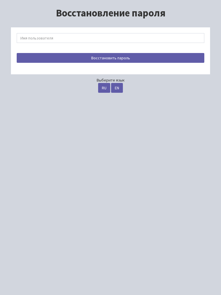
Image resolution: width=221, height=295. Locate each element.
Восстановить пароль (110, 57)
